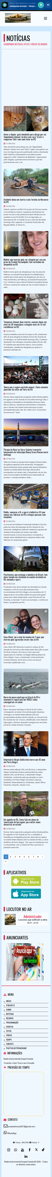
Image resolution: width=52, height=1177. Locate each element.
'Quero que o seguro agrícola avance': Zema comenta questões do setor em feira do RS (26, 388)
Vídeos (9, 1035)
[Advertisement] (26, 77)
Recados (9, 1018)
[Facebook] (29, 1150)
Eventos (9, 1026)
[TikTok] (43, 1150)
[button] (45, 18)
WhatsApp (12, 1133)
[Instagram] (9, 1150)
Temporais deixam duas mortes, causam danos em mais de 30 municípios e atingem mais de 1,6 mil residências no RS (25, 324)
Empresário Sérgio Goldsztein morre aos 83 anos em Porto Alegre (24, 761)
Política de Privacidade (16, 1048)
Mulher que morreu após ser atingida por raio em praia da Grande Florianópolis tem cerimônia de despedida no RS (25, 262)
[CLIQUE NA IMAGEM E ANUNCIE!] (25, 956)
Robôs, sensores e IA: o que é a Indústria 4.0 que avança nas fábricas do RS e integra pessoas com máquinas (25, 514)
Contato (9, 1043)
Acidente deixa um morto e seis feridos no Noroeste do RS (26, 201)
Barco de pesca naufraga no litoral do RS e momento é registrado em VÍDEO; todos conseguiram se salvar (22, 699)
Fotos (8, 1030)
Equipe (9, 1039)
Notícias (10, 1013)
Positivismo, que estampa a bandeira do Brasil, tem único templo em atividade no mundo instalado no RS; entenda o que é (26, 577)
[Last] (5, 861)
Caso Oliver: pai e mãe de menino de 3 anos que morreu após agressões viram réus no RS (24, 638)
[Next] (42, 856)
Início (8, 1000)
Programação (12, 1022)
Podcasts (10, 1005)
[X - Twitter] (36, 1150)
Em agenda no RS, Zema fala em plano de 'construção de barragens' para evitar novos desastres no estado (22, 822)
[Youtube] (23, 1150)
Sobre (8, 1009)
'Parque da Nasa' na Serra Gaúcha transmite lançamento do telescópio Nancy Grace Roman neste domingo (26, 452)
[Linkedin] (26, 1156)
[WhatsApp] (16, 1150)
